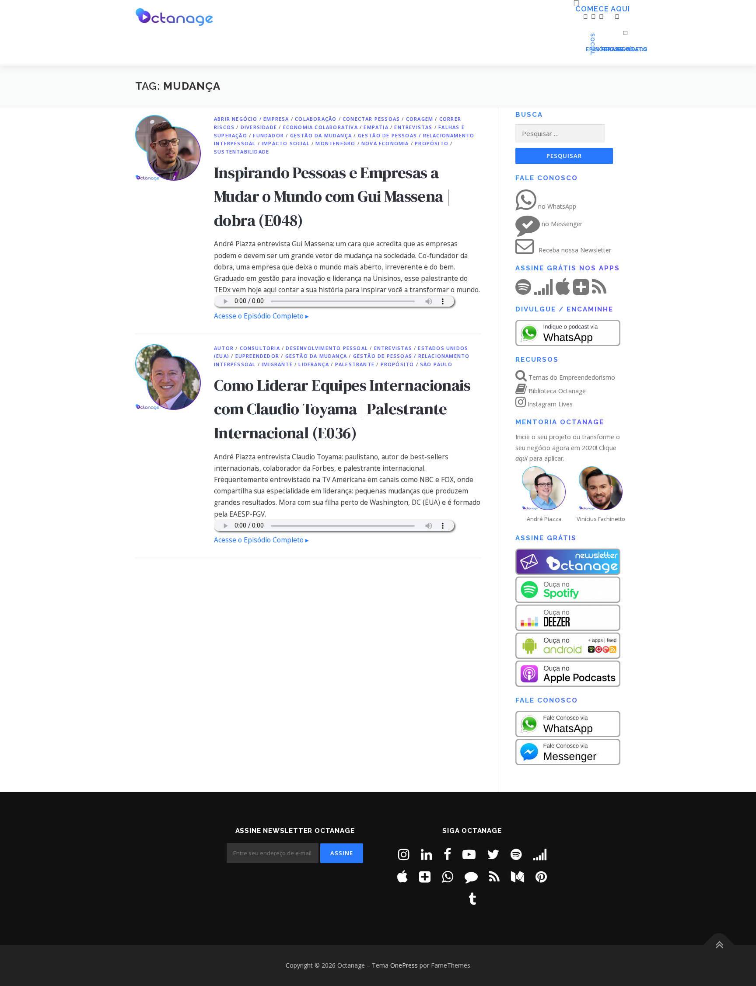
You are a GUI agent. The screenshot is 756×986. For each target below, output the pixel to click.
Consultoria (260, 348)
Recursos (604, 49)
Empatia (376, 127)
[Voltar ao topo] (719, 945)
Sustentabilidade (241, 151)
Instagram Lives (549, 404)
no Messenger (561, 224)
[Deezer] (539, 854)
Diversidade (259, 127)
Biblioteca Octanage (556, 391)
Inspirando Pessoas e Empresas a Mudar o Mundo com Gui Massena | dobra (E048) (332, 196)
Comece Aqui (578, 9)
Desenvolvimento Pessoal (327, 348)
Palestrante (354, 364)
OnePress (404, 965)
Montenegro (335, 143)
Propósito (431, 143)
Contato (619, 49)
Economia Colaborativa (320, 127)
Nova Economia (385, 143)
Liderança (313, 364)
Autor (224, 348)
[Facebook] (447, 854)
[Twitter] (493, 854)
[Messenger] (471, 876)
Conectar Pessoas (371, 118)
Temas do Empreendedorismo (571, 377)
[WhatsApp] (447, 876)
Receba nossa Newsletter (574, 250)
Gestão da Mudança (321, 135)
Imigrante (277, 364)
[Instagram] (404, 854)
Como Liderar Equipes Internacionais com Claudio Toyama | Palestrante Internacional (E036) (342, 409)
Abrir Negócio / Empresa (251, 118)
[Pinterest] (541, 876)
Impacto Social (286, 143)
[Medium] (517, 876)
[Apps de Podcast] (424, 876)
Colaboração (315, 118)
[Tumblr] (472, 899)
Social (625, 30)
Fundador (268, 135)
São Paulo (436, 364)
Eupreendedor (257, 356)
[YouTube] (469, 854)
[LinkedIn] (426, 854)
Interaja (596, 49)
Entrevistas (413, 127)
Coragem (419, 118)
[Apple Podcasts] (402, 876)
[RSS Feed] (494, 876)
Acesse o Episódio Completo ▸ (261, 316)
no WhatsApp (556, 206)
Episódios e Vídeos (588, 49)
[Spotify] (516, 854)
